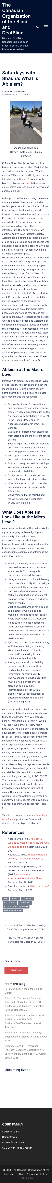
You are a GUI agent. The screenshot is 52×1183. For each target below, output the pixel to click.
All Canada (10, 903)
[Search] (37, 26)
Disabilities (25, 903)
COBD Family (26, 1177)
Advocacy (27, 899)
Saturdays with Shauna (16, 907)
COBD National (10, 1131)
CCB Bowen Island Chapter (17, 1147)
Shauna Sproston (15, 92)
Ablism (15, 899)
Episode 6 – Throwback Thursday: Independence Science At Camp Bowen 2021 (25, 1036)
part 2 (25, 179)
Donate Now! (16, 970)
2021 (6, 899)
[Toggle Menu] (46, 26)
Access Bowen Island (13, 1142)
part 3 (29, 183)
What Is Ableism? (39, 886)
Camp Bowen (9, 1137)
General (28, 95)
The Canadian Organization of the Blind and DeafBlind (16, 19)
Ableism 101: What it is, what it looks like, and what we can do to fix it (29, 842)
